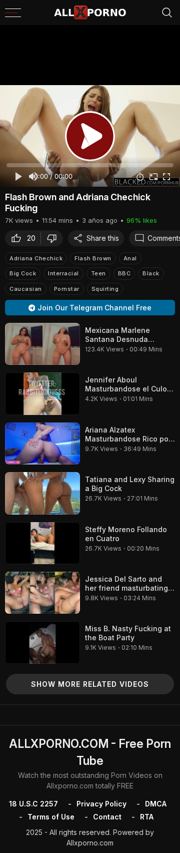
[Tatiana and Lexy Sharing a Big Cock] (42, 493)
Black (151, 273)
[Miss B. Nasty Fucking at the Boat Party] (42, 642)
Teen (98, 273)
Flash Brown (93, 258)
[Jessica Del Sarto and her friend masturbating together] (42, 593)
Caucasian (26, 288)
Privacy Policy (101, 803)
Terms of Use (51, 816)
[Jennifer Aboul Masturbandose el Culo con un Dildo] (42, 393)
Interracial (63, 273)
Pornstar (67, 288)
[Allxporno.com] (90, 12)
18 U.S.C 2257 (33, 803)
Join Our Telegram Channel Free (95, 307)
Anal (130, 258)
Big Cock (23, 273)
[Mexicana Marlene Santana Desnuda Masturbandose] (42, 344)
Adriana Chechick (36, 258)
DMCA (155, 803)
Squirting (105, 288)
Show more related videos (90, 684)
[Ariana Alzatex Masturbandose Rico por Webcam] (42, 443)
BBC (124, 273)
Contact (107, 816)
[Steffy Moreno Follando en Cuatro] (42, 543)
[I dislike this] (54, 238)
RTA (147, 816)
